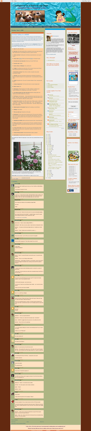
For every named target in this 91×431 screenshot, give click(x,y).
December (50, 145)
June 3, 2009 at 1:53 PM (19, 289)
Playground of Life (72, 91)
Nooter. (20, 58)
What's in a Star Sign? (72, 88)
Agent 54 (50, 114)
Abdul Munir (48, 430)
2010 (48, 142)
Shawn (16, 238)
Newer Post (13, 421)
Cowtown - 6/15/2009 (72, 133)
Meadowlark (35, 43)
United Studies (17, 233)
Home (28, 421)
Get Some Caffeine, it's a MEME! (20, 34)
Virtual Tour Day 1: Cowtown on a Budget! (55, 162)
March (49, 173)
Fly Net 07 (58, 430)
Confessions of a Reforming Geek (36, 430)
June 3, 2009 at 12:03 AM (19, 208)
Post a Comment (14, 420)
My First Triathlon (51, 87)
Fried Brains (50, 157)
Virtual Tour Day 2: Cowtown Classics (54, 160)
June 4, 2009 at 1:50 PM (19, 398)
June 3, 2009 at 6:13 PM (19, 332)
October (49, 148)
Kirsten (16, 333)
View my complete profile (51, 54)
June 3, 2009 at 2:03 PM (19, 295)
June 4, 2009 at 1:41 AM (19, 379)
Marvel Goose (17, 373)
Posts (70, 114)
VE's (34, 39)
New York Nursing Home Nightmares (55, 115)
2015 (48, 135)
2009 (48, 144)
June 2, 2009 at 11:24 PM (19, 199)
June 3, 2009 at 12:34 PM (19, 274)
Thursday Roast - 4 (72, 170)
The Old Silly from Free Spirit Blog (21, 217)
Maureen (16, 353)
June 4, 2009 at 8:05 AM (19, 391)
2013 (48, 138)
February (50, 174)
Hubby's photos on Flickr (73, 188)
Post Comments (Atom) (21, 423)
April (49, 171)
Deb (15, 399)
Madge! (76, 71)
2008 (48, 177)
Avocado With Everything (53, 118)
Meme (49, 83)
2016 (48, 134)
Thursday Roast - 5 (72, 171)
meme (17, 178)
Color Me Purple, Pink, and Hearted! (54, 156)
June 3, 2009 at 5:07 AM (19, 219)
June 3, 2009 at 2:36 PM (19, 312)
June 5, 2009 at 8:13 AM (19, 418)
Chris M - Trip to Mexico (73, 175)
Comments (71, 116)
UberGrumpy (51, 117)
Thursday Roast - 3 (72, 169)
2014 (48, 137)
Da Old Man (16, 360)
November (50, 146)
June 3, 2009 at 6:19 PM (19, 338)
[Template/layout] (68, 26)
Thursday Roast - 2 (72, 167)
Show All (62, 128)
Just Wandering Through (18, 45)
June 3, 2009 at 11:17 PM (19, 367)
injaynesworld (51, 120)
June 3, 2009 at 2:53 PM (19, 324)
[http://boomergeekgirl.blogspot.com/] (73, 80)
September (50, 149)
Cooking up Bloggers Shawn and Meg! (54, 167)
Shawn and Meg (71, 174)
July (49, 152)
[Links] (65, 26)
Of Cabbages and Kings (53, 124)
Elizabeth (16, 192)
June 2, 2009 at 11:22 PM (19, 191)
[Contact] (67, 26)
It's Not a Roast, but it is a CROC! (54, 159)
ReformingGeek (17, 220)
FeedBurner (76, 108)
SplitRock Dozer (17, 265)
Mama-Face (16, 183)
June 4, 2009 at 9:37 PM (19, 408)
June (49, 153)
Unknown (16, 275)
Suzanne (16, 295)
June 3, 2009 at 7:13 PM (19, 352)
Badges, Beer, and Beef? (52, 163)
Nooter (31, 58)
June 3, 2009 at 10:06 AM (19, 243)
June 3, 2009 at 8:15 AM (19, 232)
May (49, 170)
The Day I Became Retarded (52, 84)
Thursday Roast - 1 (72, 166)
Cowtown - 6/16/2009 (72, 135)
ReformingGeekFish (51, 60)
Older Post (42, 421)
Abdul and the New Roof (73, 90)
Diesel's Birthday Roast (73, 173)
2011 (48, 141)
